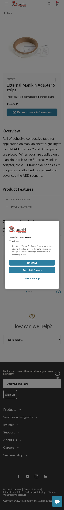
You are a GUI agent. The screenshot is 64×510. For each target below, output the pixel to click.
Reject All (32, 262)
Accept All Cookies (32, 270)
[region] (32, 255)
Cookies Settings (32, 278)
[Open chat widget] (57, 501)
